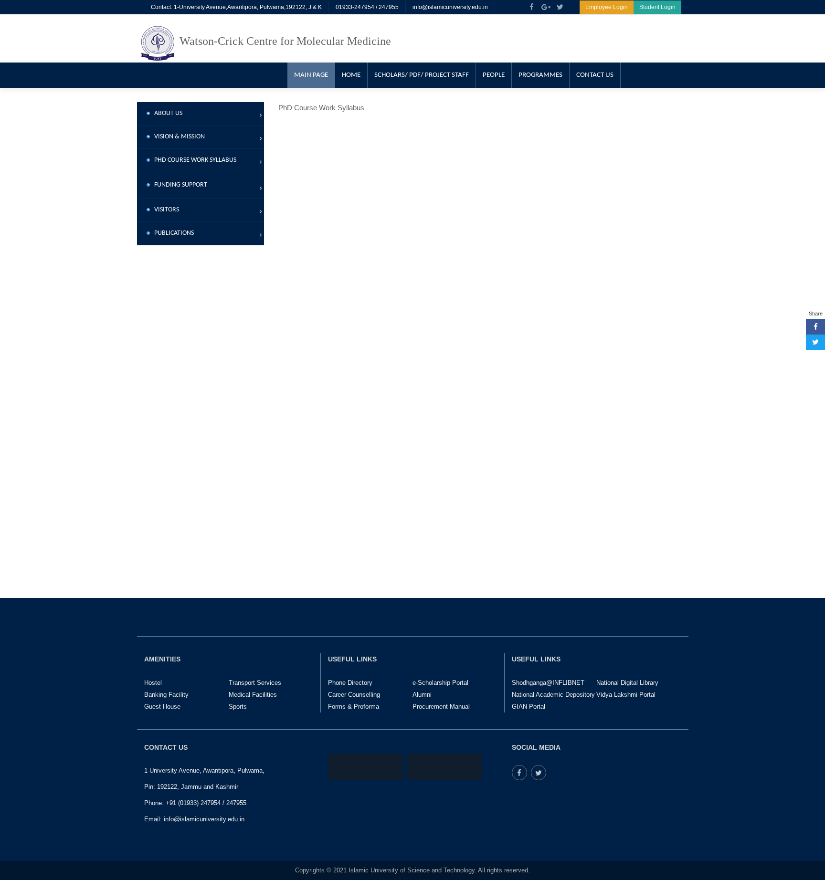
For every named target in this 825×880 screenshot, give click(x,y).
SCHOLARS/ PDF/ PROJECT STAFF (421, 75)
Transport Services (255, 682)
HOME (351, 75)
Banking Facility (166, 694)
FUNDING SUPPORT (178, 185)
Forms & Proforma (353, 706)
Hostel (153, 682)
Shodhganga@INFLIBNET (548, 682)
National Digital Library (627, 682)
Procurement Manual (441, 706)
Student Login (657, 7)
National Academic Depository (553, 694)
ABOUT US (166, 113)
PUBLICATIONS (172, 233)
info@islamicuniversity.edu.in (450, 7)
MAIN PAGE (311, 75)
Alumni (422, 694)
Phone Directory (350, 682)
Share (816, 313)
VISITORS (164, 210)
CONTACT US (594, 75)
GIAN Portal (528, 706)
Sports (238, 706)
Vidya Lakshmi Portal (626, 694)
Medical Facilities (253, 694)
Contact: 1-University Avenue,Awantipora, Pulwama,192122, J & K (236, 7)
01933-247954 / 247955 (367, 7)
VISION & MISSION (177, 137)
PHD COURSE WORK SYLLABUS (193, 160)
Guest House (162, 706)
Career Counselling (354, 694)
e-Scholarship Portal (440, 682)
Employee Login (606, 7)
